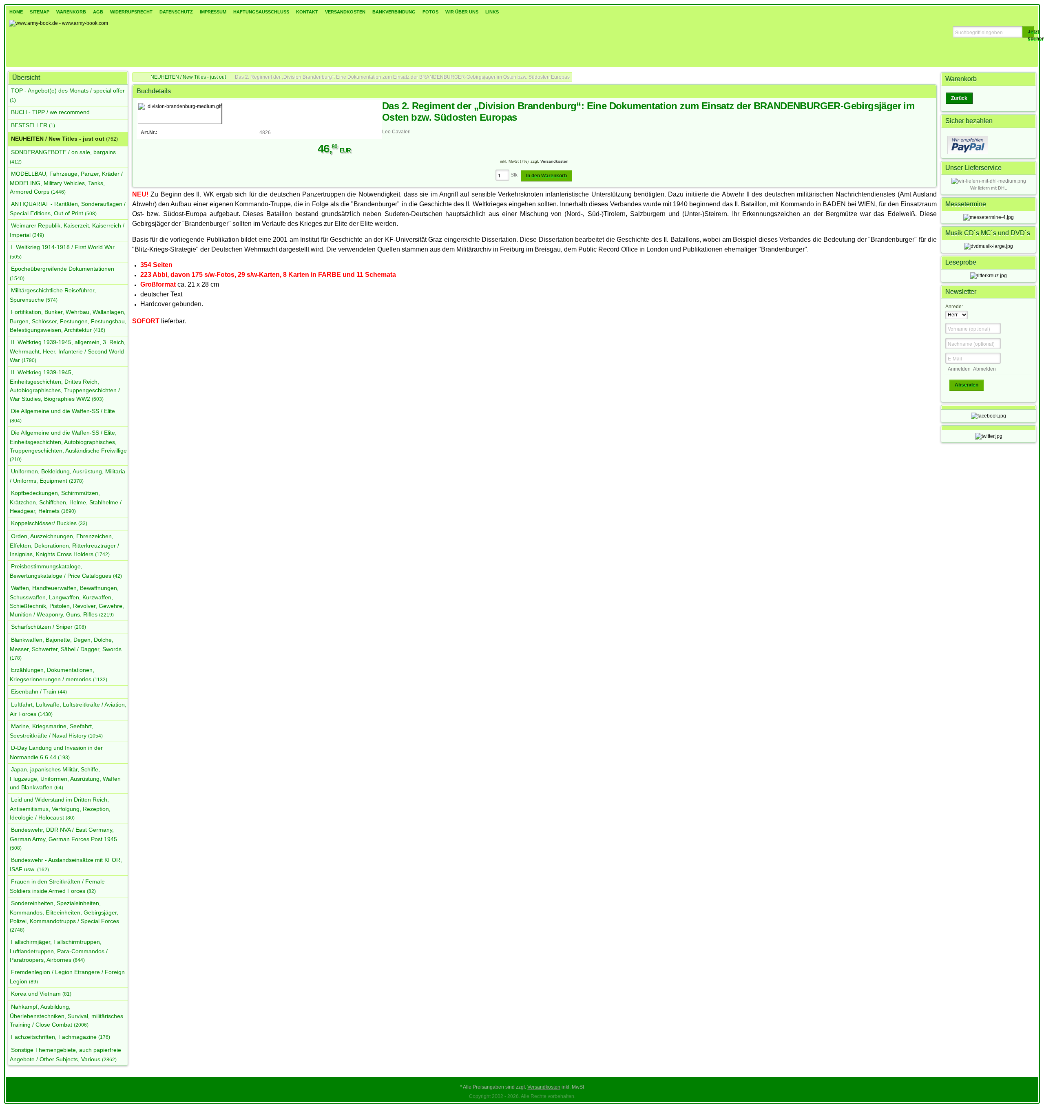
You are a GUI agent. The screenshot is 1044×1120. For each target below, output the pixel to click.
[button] (1028, 32)
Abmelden (984, 369)
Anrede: (954, 306)
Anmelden (959, 369)
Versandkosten (554, 161)
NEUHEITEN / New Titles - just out (188, 77)
